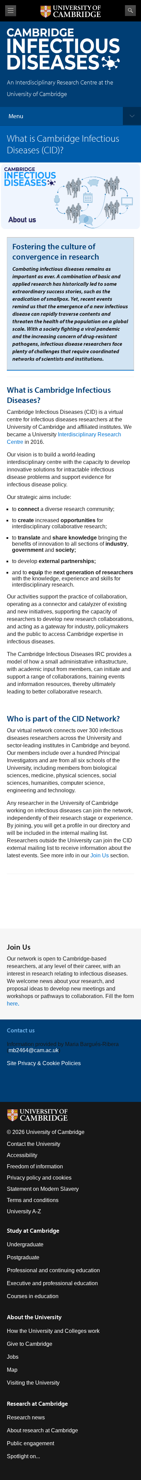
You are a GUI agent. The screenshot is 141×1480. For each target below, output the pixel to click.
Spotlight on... (23, 1456)
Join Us (99, 855)
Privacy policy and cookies (39, 1178)
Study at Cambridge (33, 1230)
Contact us (21, 1030)
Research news (26, 1417)
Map (12, 1370)
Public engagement (30, 1443)
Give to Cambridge (29, 1344)
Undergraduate (25, 1244)
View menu (10, 10)
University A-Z (24, 1211)
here (13, 1004)
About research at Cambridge (42, 1430)
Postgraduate (23, 1257)
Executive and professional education (52, 1283)
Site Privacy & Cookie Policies (44, 1063)
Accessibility (22, 1155)
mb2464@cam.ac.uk (34, 1050)
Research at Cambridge (37, 1403)
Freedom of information (35, 1166)
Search (130, 10)
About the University (34, 1317)
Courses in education (33, 1296)
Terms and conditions (33, 1200)
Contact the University (33, 1144)
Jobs (12, 1357)
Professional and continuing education (53, 1270)
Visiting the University (33, 1383)
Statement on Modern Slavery (43, 1189)
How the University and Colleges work (53, 1331)
